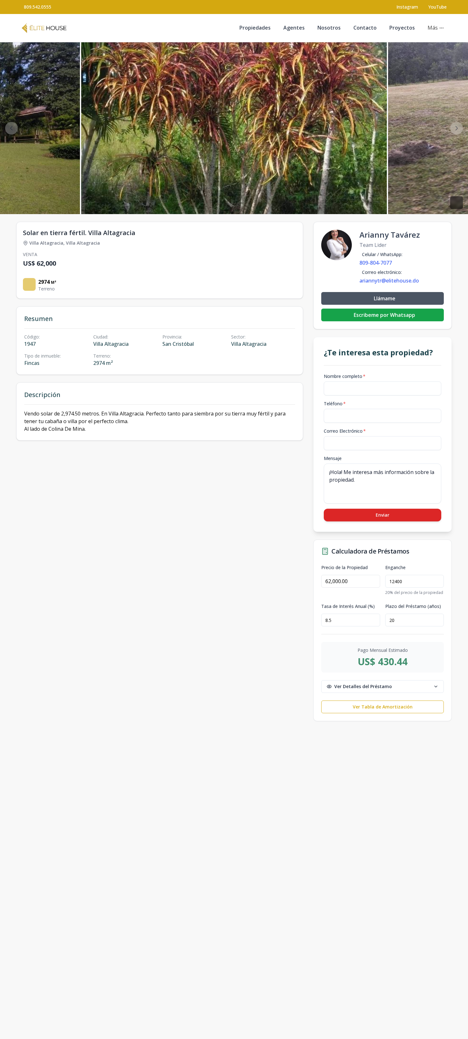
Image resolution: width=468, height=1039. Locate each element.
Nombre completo (344, 376)
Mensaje (333, 458)
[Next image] (456, 128)
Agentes (294, 27)
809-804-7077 (375, 262)
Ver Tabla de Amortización (383, 707)
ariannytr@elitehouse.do (389, 280)
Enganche (395, 567)
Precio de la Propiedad (344, 567)
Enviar (382, 515)
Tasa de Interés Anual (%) (348, 606)
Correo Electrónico (345, 431)
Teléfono (335, 404)
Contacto (365, 27)
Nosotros (329, 27)
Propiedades (255, 27)
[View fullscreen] (456, 202)
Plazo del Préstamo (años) (413, 606)
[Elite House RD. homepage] (44, 28)
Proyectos (402, 27)
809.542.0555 (37, 7)
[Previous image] (11, 128)
